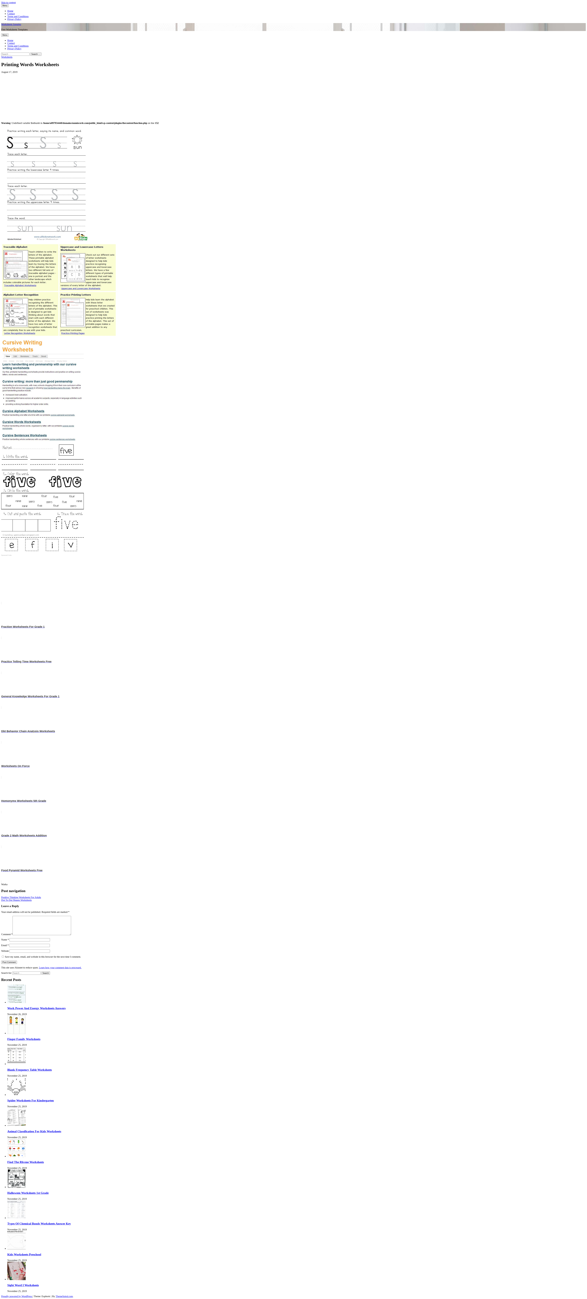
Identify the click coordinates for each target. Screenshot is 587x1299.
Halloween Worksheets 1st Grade (28, 1193)
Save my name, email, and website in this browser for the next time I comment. (43, 956)
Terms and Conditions (18, 16)
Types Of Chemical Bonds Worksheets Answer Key (39, 1223)
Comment (7, 934)
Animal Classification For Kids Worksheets (34, 1131)
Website (5, 951)
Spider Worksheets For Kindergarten (30, 1100)
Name (5, 939)
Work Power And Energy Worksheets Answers (36, 1008)
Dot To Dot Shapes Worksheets (16, 900)
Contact (11, 13)
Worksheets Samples (11, 24)
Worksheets (6, 57)
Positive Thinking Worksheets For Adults (21, 897)
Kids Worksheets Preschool (24, 1254)
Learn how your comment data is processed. (60, 967)
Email (5, 945)
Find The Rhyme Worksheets (25, 1162)
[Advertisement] (93, 94)
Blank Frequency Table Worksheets (29, 1069)
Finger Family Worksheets (23, 1039)
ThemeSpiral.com (64, 1296)
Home (10, 11)
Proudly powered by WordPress (17, 1296)
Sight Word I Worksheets (23, 1285)
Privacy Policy (14, 19)
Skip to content (8, 2)
